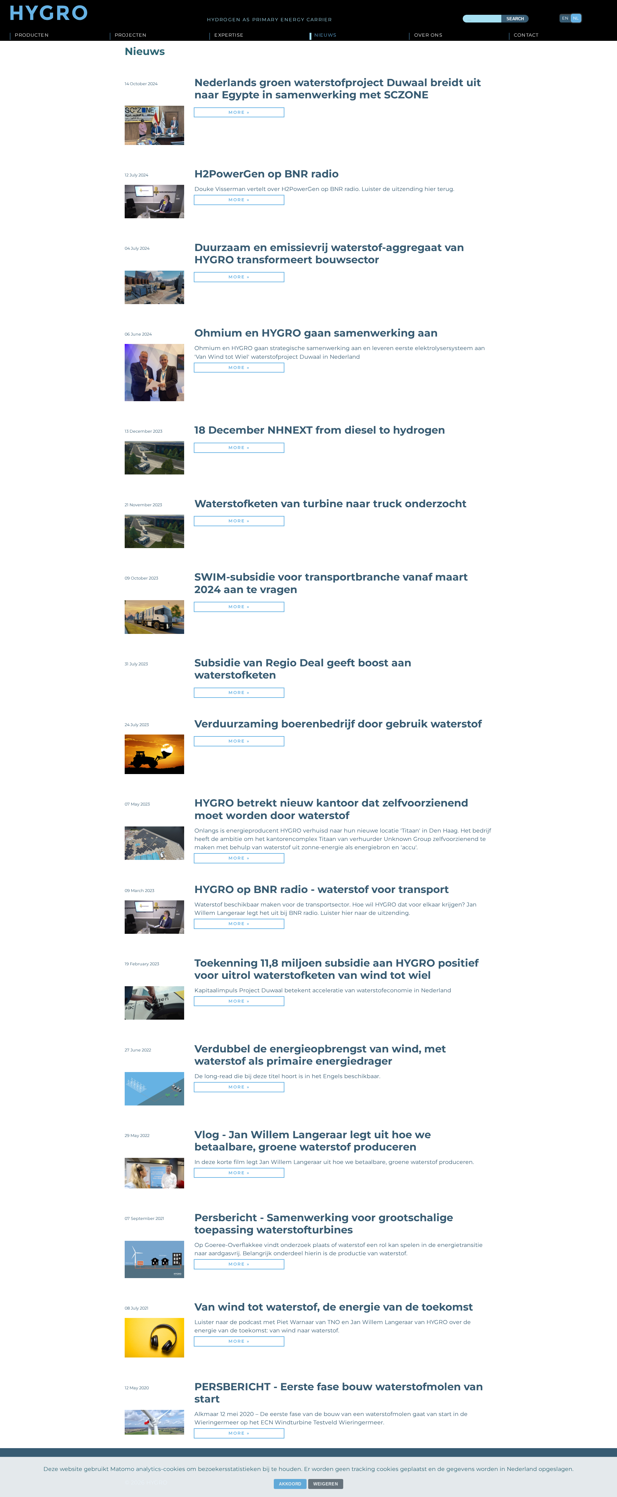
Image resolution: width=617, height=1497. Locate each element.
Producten (32, 35)
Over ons (428, 35)
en (565, 18)
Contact (526, 35)
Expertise (228, 35)
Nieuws (325, 35)
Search (515, 18)
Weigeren (325, 1484)
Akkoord (290, 1484)
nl (576, 18)
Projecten (131, 35)
